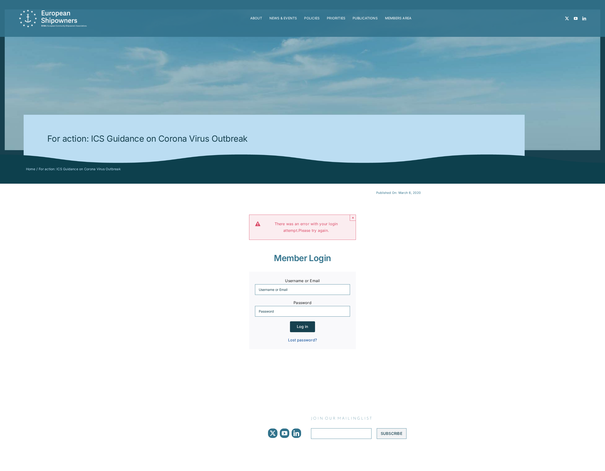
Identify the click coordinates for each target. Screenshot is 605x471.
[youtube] (576, 18)
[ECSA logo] (54, 11)
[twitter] (567, 18)
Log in (302, 326)
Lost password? (302, 340)
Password (302, 302)
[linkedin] (584, 18)
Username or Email (302, 280)
